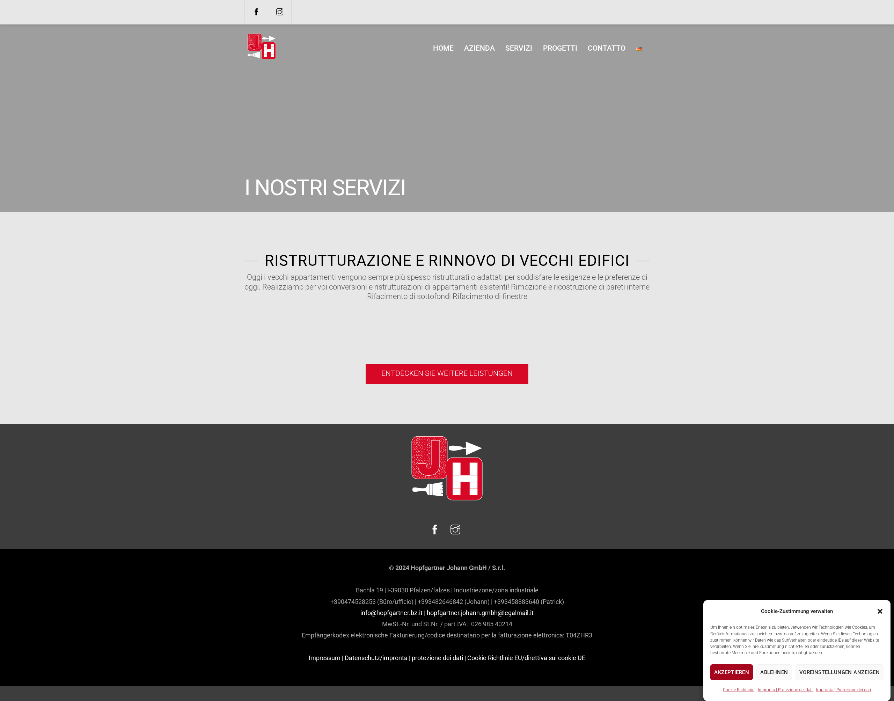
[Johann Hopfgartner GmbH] (261, 57)
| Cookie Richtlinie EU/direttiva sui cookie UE (524, 658)
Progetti (560, 48)
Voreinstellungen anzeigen (839, 672)
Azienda (479, 48)
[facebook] (256, 11)
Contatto (606, 48)
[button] (880, 611)
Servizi (518, 48)
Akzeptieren (731, 672)
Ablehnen (774, 672)
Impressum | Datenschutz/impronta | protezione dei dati (386, 658)
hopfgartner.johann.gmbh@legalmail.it (480, 612)
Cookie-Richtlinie (738, 689)
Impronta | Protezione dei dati (785, 689)
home (443, 48)
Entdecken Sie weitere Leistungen (447, 373)
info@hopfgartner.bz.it (391, 612)
